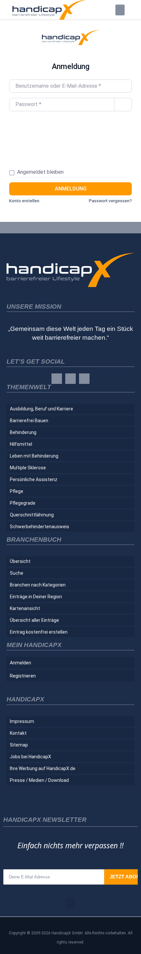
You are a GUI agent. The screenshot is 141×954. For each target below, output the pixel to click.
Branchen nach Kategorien (38, 584)
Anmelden (20, 662)
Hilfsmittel (21, 444)
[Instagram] (70, 378)
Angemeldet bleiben (40, 172)
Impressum (22, 721)
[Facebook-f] (56, 378)
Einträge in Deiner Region (36, 596)
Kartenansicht (25, 608)
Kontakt (18, 733)
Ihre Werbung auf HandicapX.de (42, 768)
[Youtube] (84, 378)
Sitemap (19, 744)
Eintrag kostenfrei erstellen (39, 632)
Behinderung (23, 432)
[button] (120, 10)
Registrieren (23, 675)
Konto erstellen (24, 200)
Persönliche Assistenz (33, 479)
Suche (16, 573)
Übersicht (20, 561)
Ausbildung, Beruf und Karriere (41, 408)
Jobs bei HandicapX (30, 756)
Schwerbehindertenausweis (39, 526)
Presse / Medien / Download (39, 780)
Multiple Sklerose (28, 467)
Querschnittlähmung (32, 514)
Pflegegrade (22, 503)
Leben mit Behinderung (34, 456)
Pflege (16, 491)
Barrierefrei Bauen (29, 420)
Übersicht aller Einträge (34, 620)
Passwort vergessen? (110, 200)
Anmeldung (71, 189)
